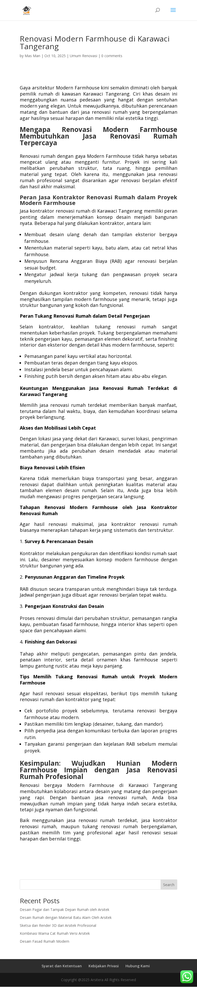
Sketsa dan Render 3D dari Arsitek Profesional (58, 925)
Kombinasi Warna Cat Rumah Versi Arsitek (55, 933)
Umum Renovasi (83, 55)
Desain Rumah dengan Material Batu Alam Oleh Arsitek (66, 917)
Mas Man (32, 55)
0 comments (111, 55)
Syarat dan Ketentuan (62, 965)
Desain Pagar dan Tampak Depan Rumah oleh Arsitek (64, 909)
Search (168, 884)
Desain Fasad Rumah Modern (44, 941)
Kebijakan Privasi (103, 965)
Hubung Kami (137, 965)
